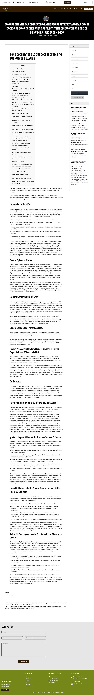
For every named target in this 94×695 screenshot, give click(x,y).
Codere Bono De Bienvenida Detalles (21, 178)
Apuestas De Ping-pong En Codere (21, 168)
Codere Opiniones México (18, 71)
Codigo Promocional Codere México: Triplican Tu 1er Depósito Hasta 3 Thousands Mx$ (21, 81)
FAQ (81, 8)
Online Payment (53, 678)
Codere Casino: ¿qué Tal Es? (19, 74)
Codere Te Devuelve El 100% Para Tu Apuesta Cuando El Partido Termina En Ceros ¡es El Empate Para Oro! (21, 138)
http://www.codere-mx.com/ (50, 424)
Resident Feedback (53, 680)
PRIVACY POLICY (50, 692)
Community (62, 8)
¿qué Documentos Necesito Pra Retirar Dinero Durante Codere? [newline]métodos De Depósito (23, 104)
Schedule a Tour (29, 686)
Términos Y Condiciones (18, 161)
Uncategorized (46, 35)
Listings (55, 8)
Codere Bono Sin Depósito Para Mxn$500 (22, 129)
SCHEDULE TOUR (88, 8)
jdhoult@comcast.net (78, 683)
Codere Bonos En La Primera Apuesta (21, 77)
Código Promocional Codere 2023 (20, 171)
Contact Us (75, 8)
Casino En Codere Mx (17, 69)
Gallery (69, 8)
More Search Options (78, 97)
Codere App (15, 86)
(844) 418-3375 (77, 681)
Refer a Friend (52, 682)
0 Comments (54, 35)
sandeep (40, 35)
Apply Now (67, 2)
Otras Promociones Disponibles (20, 113)
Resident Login (52, 676)
